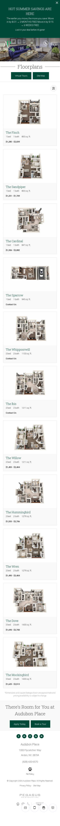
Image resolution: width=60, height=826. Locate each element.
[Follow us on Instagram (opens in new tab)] (30, 736)
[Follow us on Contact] (42, 736)
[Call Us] (46, 44)
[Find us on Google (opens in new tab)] (36, 736)
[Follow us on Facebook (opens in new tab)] (18, 736)
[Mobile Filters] (53, 88)
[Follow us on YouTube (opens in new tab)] (24, 736)
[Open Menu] (54, 43)
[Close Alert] (57, 3)
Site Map (36, 786)
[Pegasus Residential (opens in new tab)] (30, 797)
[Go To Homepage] (7, 45)
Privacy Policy (25, 786)
